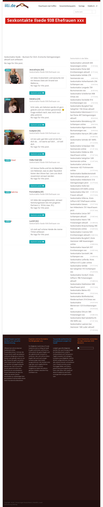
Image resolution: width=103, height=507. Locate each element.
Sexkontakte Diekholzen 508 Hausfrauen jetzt (84, 285)
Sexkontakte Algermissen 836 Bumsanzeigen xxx (84, 129)
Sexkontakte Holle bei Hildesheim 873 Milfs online (84, 187)
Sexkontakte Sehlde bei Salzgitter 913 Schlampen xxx (84, 268)
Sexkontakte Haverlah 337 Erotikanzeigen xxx (84, 248)
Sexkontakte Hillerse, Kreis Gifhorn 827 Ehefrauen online (84, 200)
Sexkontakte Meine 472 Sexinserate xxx (84, 291)
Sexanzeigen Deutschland (23, 502)
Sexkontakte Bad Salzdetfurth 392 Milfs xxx (84, 319)
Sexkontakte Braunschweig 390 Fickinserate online (84, 227)
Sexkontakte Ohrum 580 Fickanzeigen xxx (84, 313)
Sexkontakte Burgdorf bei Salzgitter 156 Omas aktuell (84, 108)
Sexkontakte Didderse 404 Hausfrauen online (84, 153)
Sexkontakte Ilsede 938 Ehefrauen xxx (44, 72)
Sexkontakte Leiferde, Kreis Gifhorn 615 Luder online (84, 261)
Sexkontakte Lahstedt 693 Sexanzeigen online (84, 64)
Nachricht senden (36, 93)
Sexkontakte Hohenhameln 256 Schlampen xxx (84, 83)
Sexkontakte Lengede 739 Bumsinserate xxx (84, 89)
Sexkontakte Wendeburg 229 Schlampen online (84, 122)
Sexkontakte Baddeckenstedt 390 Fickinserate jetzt (84, 175)
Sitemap (14, 504)
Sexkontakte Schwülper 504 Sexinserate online (84, 147)
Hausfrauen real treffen (47, 6)
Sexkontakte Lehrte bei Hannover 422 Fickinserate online (84, 167)
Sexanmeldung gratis (67, 6)
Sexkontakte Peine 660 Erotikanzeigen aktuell (84, 70)
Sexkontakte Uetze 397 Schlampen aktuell (84, 215)
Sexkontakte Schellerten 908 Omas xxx (84, 95)
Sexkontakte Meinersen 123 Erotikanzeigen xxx (84, 305)
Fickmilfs (35, 502)
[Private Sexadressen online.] (16, 6)
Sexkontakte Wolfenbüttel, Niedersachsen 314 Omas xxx (84, 298)
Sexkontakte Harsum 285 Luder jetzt (84, 135)
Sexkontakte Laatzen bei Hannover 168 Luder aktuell (84, 326)
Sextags (82, 6)
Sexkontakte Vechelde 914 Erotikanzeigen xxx (84, 101)
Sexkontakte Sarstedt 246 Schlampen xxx (84, 255)
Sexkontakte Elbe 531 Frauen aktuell (84, 193)
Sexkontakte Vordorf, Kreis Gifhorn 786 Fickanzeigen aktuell (84, 278)
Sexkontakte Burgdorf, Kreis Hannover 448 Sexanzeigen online (84, 241)
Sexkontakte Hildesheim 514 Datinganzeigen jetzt (84, 181)
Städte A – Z (92, 6)
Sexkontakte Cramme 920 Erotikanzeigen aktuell (84, 233)
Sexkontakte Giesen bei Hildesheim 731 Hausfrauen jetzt (84, 207)
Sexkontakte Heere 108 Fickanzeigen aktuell (84, 221)
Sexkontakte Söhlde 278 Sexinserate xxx (84, 76)
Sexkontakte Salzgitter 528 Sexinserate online (84, 159)
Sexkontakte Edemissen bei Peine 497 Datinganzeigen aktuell (84, 115)
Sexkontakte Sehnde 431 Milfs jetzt (84, 141)
